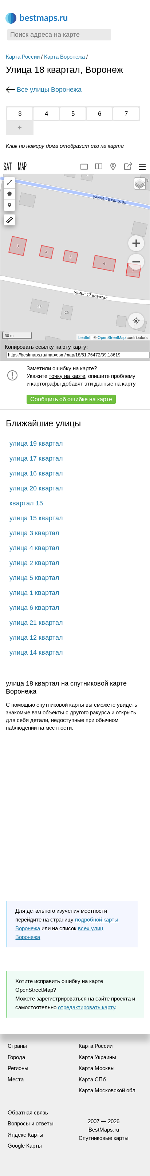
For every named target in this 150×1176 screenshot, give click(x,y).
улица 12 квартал (36, 637)
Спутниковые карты (104, 1138)
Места (16, 1079)
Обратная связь (28, 1112)
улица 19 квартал (36, 443)
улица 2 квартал (34, 563)
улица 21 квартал (36, 622)
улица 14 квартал (36, 652)
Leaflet (84, 337)
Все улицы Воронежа (49, 89)
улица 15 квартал (36, 518)
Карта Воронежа (64, 57)
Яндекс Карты (25, 1135)
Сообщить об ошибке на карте (71, 399)
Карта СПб (92, 1079)
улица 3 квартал (34, 533)
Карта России (23, 57)
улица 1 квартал (34, 592)
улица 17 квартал (36, 458)
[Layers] (139, 183)
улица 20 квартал (36, 488)
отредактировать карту (86, 1007)
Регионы (18, 1068)
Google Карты (25, 1146)
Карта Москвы (97, 1068)
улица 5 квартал (34, 577)
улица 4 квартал (34, 548)
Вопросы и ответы (31, 1123)
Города (16, 1057)
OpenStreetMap (112, 337)
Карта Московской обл (107, 1090)
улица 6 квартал (34, 607)
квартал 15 (26, 503)
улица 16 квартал (36, 473)
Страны (17, 1046)
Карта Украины (97, 1057)
